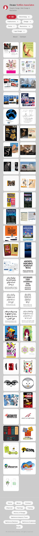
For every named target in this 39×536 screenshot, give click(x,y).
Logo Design (19, 31)
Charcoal (9, 508)
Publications (13, 21)
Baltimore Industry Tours (19, 517)
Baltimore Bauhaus (12, 522)
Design (27, 21)
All (11, 17)
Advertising (24, 17)
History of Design (19, 512)
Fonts (11, 26)
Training (30, 508)
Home (10, 503)
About (15, 37)
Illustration (25, 26)
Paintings (20, 508)
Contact (23, 37)
